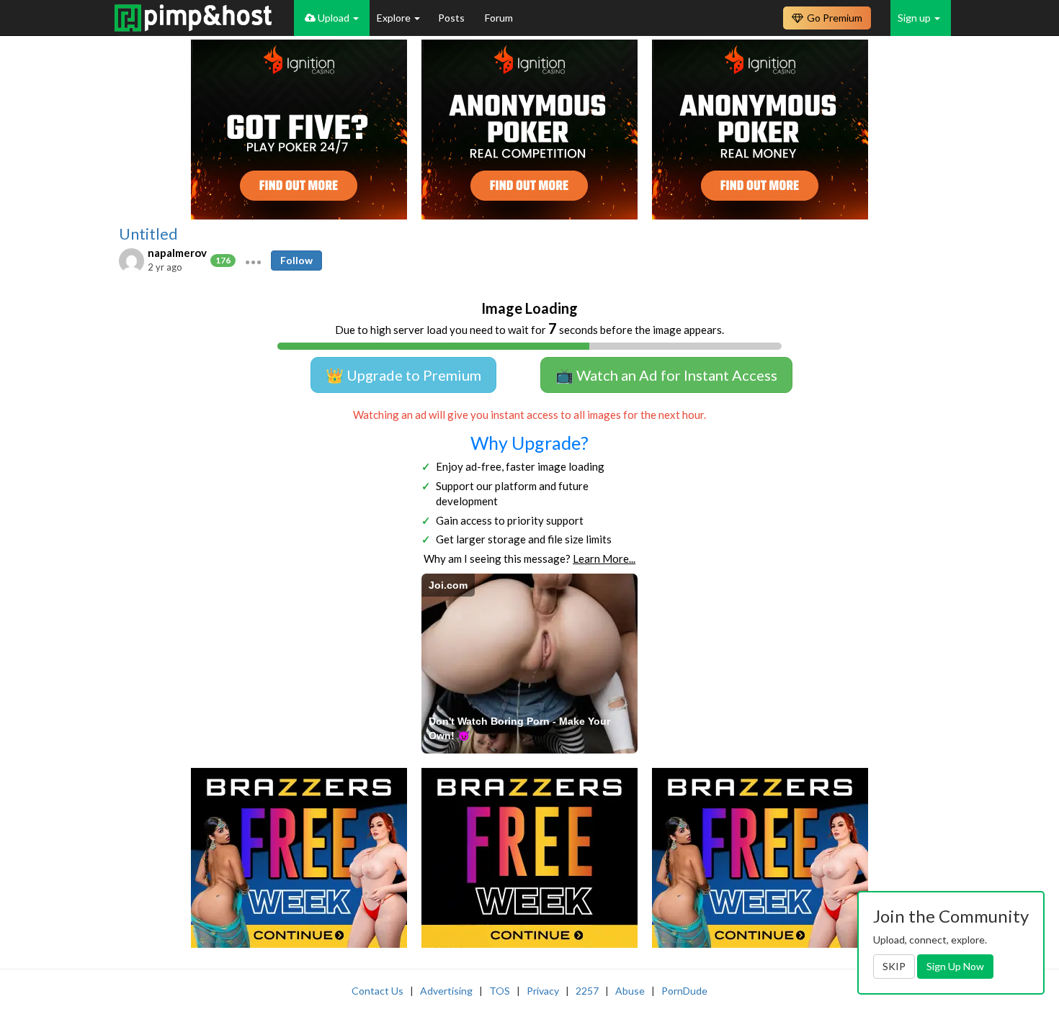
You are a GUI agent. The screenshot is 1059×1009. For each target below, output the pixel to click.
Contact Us (377, 991)
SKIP (894, 966)
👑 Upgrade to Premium (403, 375)
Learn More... (604, 558)
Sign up (915, 18)
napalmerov (177, 252)
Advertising (446, 991)
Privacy (543, 991)
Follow (296, 260)
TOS (499, 991)
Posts (452, 18)
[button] (253, 260)
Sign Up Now (955, 966)
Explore (395, 18)
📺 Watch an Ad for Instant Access (666, 375)
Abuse (630, 991)
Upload (334, 18)
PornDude (684, 991)
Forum (499, 18)
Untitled (148, 234)
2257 (587, 991)
